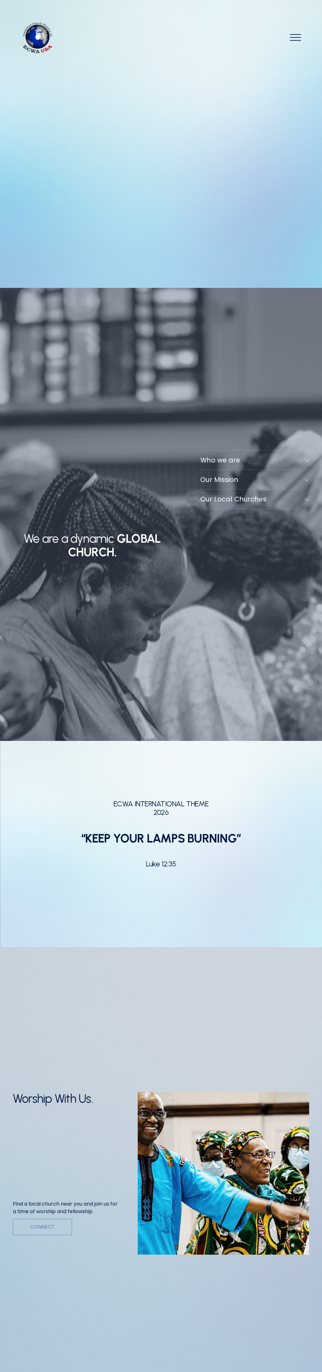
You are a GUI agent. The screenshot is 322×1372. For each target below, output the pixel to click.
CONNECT (42, 1226)
